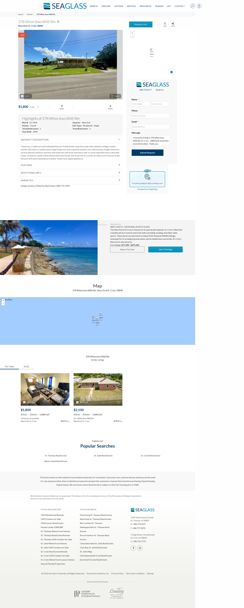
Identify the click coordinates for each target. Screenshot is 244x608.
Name (135, 99)
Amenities (27, 180)
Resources (145, 6)
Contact (180, 6)
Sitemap (150, 573)
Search (94, 6)
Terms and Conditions (135, 573)
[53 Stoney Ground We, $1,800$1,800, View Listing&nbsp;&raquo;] (94, 318)
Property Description (34, 139)
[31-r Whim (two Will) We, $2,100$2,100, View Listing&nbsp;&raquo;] (101, 316)
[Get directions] (171, 72)
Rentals (131, 6)
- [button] (132, 36)
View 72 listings (165, 249)
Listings (118, 6)
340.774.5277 (145, 90)
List (169, 6)
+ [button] (132, 33)
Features (26, 165)
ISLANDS (159, 6)
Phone (135, 110)
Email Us (160, 90)
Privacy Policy (117, 573)
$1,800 (26, 410)
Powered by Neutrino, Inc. (98, 573)
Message (136, 132)
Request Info (140, 24)
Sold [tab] (26, 366)
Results (30, 14)
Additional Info (31, 172)
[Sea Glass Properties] (65, 4)
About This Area (127, 249)
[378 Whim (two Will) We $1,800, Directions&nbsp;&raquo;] (152, 52)
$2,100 (79, 410)
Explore (106, 6)
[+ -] (151, 52)
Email (135, 121)
